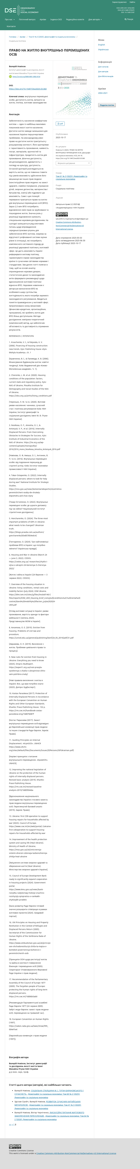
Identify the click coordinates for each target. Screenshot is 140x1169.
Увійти (132, 2)
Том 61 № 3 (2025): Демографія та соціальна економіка (52, 37)
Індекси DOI (56, 19)
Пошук (129, 19)
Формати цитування (66, 163)
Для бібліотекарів (105, 76)
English (101, 44)
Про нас (9, 19)
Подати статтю (107, 105)
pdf (61, 123)
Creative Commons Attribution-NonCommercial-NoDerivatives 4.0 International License (70, 225)
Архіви (43, 19)
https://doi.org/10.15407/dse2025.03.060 (28, 89)
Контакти (11, 26)
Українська (103, 49)
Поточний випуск (27, 19)
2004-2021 (103, 93)
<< (10, 1124)
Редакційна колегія (75, 19)
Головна (12, 37)
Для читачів (103, 66)
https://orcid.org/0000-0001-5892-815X (26, 77)
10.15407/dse (129, 12)
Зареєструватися (119, 2)
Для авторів (94, 19)
